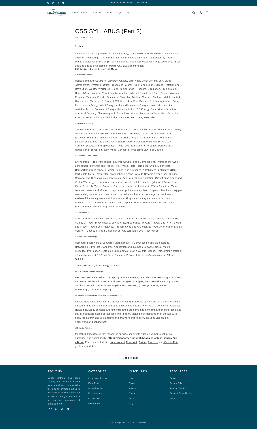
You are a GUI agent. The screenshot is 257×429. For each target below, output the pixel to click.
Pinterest (153, 342)
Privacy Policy (177, 383)
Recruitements (95, 393)
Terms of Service (178, 388)
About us (133, 388)
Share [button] (80, 46)
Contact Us (175, 378)
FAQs (132, 398)
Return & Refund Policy (181, 393)
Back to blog (131, 357)
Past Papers (94, 403)
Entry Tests (93, 383)
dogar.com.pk (117, 342)
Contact (133, 393)
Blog (131, 403)
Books (132, 383)
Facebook (131, 342)
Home (132, 378)
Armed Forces (95, 388)
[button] (85, 13)
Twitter (143, 342)
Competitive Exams (97, 378)
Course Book (94, 398)
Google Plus (170, 342)
